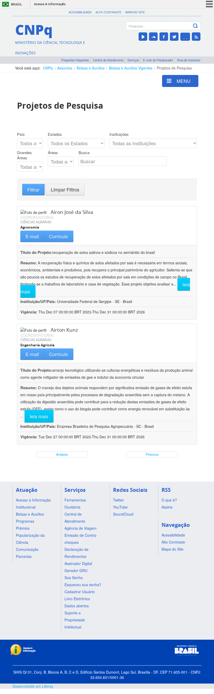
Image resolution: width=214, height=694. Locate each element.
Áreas (53, 152)
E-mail (32, 236)
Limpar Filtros (65, 189)
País (21, 134)
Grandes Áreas (24, 155)
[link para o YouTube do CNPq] (143, 36)
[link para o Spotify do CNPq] (185, 37)
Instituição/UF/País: (38, 301)
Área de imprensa (188, 60)
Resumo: (28, 263)
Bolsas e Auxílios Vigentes (130, 68)
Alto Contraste (108, 12)
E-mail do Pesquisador (158, 60)
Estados (55, 134)
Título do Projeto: (36, 252)
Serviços (133, 60)
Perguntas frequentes (75, 60)
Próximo (152, 454)
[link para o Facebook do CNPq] (163, 36)
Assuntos (64, 68)
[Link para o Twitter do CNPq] (174, 36)
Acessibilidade (80, 12)
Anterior (62, 454)
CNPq (48, 68)
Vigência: (29, 312)
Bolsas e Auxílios (91, 68)
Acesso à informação (50, 4)
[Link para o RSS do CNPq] (196, 36)
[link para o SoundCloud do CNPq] (153, 36)
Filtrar (33, 189)
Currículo (58, 236)
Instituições (119, 134)
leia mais (39, 416)
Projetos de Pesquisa (174, 68)
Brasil (16, 4)
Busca (84, 152)
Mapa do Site (135, 12)
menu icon (209, 4)
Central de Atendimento (108, 60)
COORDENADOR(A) (37, 217)
